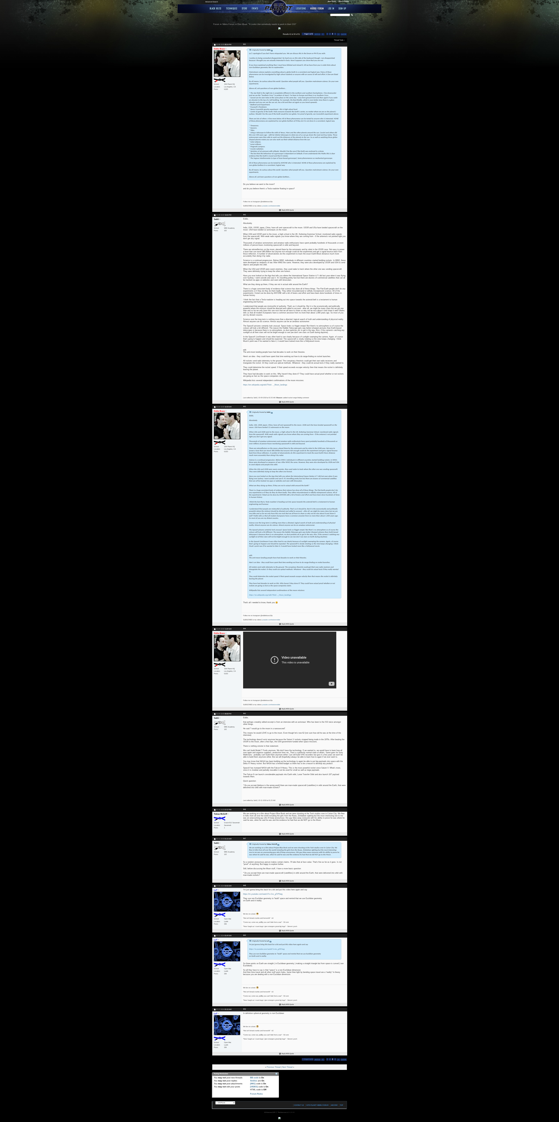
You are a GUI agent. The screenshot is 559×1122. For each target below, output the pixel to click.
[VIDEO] (254, 1086)
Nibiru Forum (317, 8)
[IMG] (252, 1083)
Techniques (231, 8)
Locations (301, 8)
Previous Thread (274, 1067)
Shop (244, 8)
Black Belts (216, 8)
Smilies (253, 1081)
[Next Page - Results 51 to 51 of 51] (338, 34)
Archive (334, 1105)
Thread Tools (338, 40)
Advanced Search (211, 2)
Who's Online (343, 1)
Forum (216, 24)
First (318, 34)
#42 (244, 215)
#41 (244, 44)
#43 (244, 407)
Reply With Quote (288, 210)
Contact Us (299, 1105)
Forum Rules (256, 1094)
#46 (244, 809)
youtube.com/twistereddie (271, 206)
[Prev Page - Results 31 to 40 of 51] (323, 34)
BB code (254, 1077)
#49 (244, 935)
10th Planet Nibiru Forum (317, 1105)
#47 (244, 838)
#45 (244, 713)
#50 (244, 1009)
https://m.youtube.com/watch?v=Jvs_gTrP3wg (262, 894)
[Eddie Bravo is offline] (227, 65)
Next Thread (287, 1067)
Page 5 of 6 (308, 34)
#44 (244, 629)
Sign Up (342, 8)
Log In (331, 8)
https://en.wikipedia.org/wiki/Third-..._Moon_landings (265, 385)
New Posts (332, 1)
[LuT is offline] (227, 903)
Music (255, 8)
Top (341, 1105)
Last (342, 34)
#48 (244, 886)
